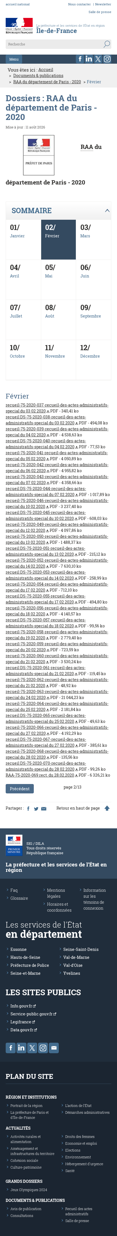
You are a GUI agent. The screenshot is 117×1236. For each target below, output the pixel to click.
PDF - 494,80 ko (56, 599)
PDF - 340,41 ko (57, 408)
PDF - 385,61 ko (56, 742)
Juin (84, 276)
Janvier (17, 236)
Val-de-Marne (76, 957)
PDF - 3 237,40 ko (57, 503)
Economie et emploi (81, 1143)
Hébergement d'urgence (84, 1164)
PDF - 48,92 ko (57, 682)
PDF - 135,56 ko (57, 754)
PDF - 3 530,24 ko (57, 658)
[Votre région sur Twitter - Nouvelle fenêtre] (98, 59)
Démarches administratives (87, 1112)
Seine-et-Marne (26, 973)
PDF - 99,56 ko (55, 623)
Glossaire (19, 898)
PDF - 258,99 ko (56, 575)
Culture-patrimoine (26, 1167)
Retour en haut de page (78, 808)
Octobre (17, 356)
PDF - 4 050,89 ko (57, 455)
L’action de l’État (78, 1105)
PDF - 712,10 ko (57, 587)
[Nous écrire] (54, 1048)
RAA (87, 147)
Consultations (22, 1215)
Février (52, 236)
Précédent (20, 788)
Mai (49, 276)
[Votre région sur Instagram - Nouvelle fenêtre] (107, 59)
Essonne (19, 949)
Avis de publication (26, 1208)
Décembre (90, 356)
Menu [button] (13, 59)
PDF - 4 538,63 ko (57, 431)
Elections (72, 1150)
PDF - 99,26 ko (56, 766)
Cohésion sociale (24, 1160)
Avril (14, 276)
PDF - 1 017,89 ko (58, 491)
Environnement (78, 1157)
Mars (85, 236)
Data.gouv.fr (22, 1029)
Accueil (45, 69)
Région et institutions (31, 1097)
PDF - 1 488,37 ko (57, 539)
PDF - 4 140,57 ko (57, 611)
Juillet (16, 316)
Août (49, 316)
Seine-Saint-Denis (81, 949)
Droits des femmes (80, 1136)
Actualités (18, 1128)
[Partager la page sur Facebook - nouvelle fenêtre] (28, 808)
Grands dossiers (24, 1181)
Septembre (90, 316)
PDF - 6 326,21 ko (58, 775)
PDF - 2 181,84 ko (57, 706)
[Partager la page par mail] (43, 808)
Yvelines (71, 973)
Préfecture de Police (30, 965)
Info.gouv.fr (22, 1006)
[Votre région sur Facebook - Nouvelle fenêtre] (80, 59)
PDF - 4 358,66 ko (57, 479)
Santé (69, 1170)
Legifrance (21, 1022)
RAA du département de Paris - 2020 (47, 81)
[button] (58, 210)
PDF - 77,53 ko (55, 443)
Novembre (55, 356)
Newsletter (103, 4)
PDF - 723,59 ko (57, 646)
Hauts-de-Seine (25, 957)
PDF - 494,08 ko (57, 420)
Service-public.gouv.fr (32, 1014)
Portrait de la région (27, 1105)
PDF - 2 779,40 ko (57, 634)
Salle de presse (100, 12)
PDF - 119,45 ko (56, 670)
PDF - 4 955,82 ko (57, 467)
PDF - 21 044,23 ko (57, 694)
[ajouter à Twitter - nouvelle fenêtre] (35, 808)
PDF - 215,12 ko (56, 551)
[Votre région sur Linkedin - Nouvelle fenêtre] (89, 59)
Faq (14, 890)
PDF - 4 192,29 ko (57, 730)
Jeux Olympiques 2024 (29, 1189)
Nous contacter (79, 4)
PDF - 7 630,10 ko (57, 563)
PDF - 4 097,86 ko (57, 527)
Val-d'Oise (73, 965)
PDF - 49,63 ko (55, 718)
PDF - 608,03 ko (56, 515)
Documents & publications (38, 75)
